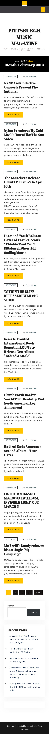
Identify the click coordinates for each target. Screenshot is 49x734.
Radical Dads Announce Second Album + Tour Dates (22, 450)
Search (10, 605)
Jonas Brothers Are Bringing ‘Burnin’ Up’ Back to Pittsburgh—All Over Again (25, 639)
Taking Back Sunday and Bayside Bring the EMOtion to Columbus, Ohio (25, 686)
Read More (13, 115)
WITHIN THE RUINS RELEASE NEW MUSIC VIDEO (21, 295)
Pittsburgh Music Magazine (24, 37)
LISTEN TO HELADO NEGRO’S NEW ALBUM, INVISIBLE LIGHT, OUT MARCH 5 (21, 500)
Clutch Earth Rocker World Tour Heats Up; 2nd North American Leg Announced (24, 401)
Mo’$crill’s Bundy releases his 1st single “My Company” (24, 549)
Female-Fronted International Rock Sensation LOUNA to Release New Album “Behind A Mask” (19, 347)
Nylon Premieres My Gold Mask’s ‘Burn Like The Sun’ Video (24, 134)
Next (38, 592)
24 (29, 592)
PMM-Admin (31, 76)
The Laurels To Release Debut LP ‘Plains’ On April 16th (24, 182)
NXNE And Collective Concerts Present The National (21, 87)
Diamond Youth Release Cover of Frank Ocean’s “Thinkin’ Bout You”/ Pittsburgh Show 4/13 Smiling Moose (22, 244)
